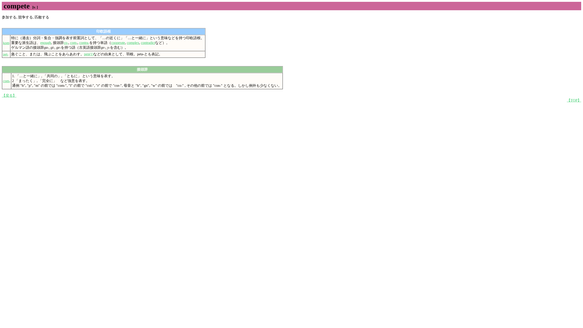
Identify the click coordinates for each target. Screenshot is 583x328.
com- (73, 43)
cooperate (118, 43)
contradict (148, 43)
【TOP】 (574, 100)
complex (133, 43)
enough (45, 43)
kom (6, 43)
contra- (84, 43)
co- (66, 43)
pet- (5, 54)
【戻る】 (9, 95)
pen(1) (88, 54)
